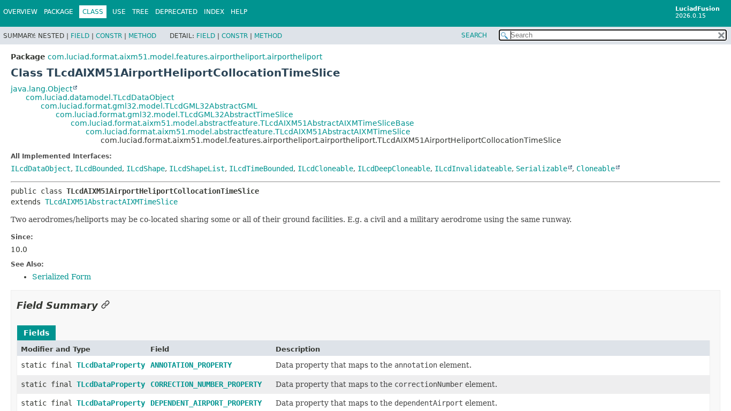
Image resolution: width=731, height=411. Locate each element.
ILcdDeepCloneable (393, 168)
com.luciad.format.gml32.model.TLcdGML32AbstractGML (149, 106)
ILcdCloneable (325, 168)
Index (214, 12)
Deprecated (176, 12)
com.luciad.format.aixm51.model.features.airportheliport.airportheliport (185, 56)
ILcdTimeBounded (261, 168)
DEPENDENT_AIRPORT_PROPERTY (206, 403)
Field (80, 36)
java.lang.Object (41, 89)
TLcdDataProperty (111, 365)
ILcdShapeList (197, 168)
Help (239, 12)
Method (142, 36)
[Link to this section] (105, 305)
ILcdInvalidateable (473, 168)
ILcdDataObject (41, 168)
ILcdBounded (98, 168)
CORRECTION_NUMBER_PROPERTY (206, 384)
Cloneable (595, 168)
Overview (20, 12)
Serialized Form (61, 276)
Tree (140, 12)
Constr (109, 36)
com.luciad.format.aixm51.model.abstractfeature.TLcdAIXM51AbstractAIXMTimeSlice (248, 131)
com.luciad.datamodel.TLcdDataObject (100, 97)
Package (58, 12)
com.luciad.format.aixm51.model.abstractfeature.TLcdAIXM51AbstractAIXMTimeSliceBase (242, 123)
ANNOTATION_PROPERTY (191, 365)
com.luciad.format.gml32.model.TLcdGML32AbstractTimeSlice (174, 114)
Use (119, 12)
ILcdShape (145, 168)
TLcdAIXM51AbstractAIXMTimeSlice (111, 201)
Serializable (541, 168)
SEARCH (474, 35)
